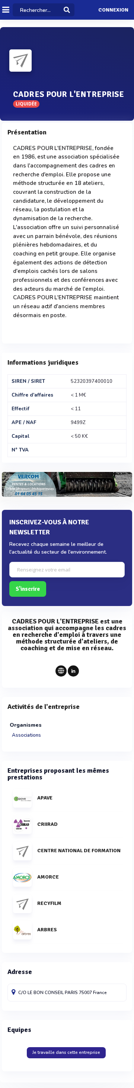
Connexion (113, 10)
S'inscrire (28, 589)
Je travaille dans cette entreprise (66, 1052)
